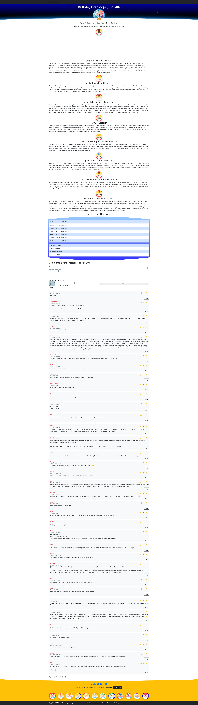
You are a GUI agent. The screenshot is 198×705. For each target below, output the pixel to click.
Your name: (52, 267)
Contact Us (105, 703)
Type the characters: (65, 285)
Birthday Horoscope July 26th (58, 225)
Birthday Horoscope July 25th (58, 222)
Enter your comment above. (57, 280)
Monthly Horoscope (56, 252)
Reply (146, 298)
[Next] (59, 677)
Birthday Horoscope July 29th (58, 234)
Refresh (52, 287)
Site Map (116, 703)
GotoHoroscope (54, 2)
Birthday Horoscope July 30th (58, 238)
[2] (56, 677)
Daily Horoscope (55, 245)
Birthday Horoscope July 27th (58, 228)
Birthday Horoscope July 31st (58, 241)
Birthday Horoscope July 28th (58, 231)
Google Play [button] (117, 687)
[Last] (64, 677)
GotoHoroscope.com (95, 703)
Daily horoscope (99, 683)
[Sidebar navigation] (147, 2)
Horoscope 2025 (55, 255)
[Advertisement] (99, 47)
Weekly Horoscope (55, 248)
